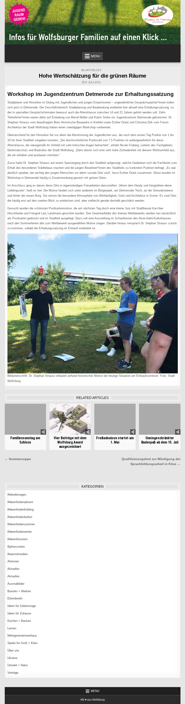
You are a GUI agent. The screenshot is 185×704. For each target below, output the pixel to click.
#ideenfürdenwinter (19, 531)
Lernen (11, 628)
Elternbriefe (14, 598)
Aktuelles (93, 70)
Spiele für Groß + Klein (22, 643)
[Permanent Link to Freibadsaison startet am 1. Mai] (115, 419)
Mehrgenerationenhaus (22, 635)
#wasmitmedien (17, 554)
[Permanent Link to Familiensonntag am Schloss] (25, 419)
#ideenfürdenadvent (20, 502)
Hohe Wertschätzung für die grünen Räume (92, 76)
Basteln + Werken (19, 591)
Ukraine (12, 658)
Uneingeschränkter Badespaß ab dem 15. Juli (159, 440)
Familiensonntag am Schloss (25, 440)
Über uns (13, 650)
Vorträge (12, 672)
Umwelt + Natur (17, 665)
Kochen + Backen (19, 621)
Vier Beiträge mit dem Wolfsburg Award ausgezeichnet (70, 442)
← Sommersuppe (18, 459)
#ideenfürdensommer (21, 524)
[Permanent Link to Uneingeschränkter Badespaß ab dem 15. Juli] (159, 419)
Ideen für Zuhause (19, 613)
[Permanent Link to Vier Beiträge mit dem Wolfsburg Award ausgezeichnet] (70, 419)
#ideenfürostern (17, 539)
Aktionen (13, 561)
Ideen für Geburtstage (21, 606)
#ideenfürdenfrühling (20, 509)
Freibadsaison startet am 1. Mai (115, 440)
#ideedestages (16, 494)
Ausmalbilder (15, 583)
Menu (95, 56)
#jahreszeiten (16, 546)
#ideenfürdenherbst (19, 517)
